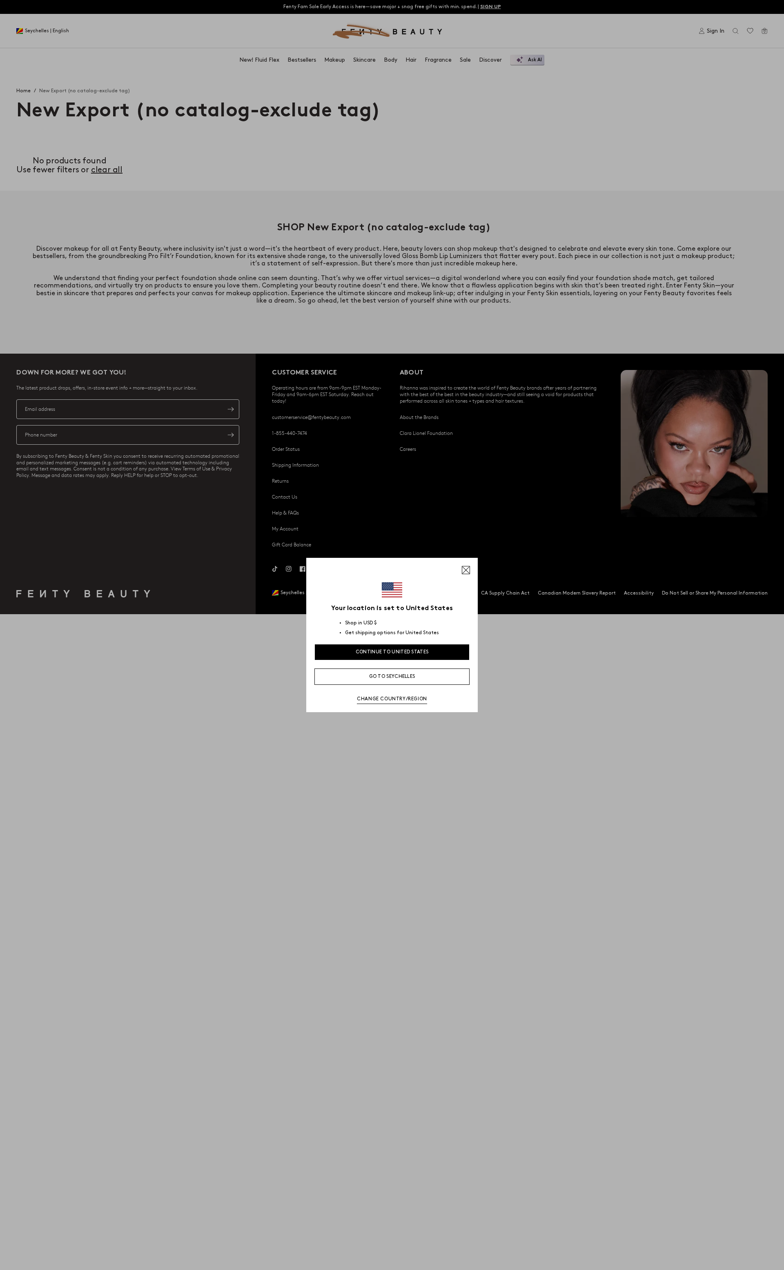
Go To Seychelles (392, 676)
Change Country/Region (392, 699)
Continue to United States (392, 652)
